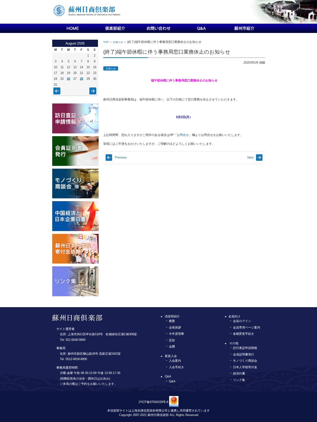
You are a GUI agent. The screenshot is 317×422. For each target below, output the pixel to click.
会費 (172, 346)
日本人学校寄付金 (245, 367)
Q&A (172, 381)
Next (250, 157)
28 (81, 79)
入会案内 (175, 360)
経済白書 (239, 373)
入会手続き (176, 367)
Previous (121, 157)
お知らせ (118, 42)
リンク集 (239, 380)
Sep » (92, 88)
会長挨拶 (175, 327)
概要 (172, 321)
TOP (106, 42)
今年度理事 (176, 333)
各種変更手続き (243, 333)
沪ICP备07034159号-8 (153, 402)
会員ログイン (242, 321)
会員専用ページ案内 (246, 327)
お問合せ (183, 135)
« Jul (55, 88)
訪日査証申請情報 (245, 348)
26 (68, 79)
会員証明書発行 (243, 354)
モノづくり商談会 (245, 360)
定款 (172, 340)
